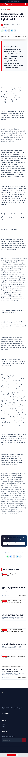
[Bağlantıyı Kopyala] (15, 30)
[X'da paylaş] (8, 30)
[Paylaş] (21, 755)
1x (17, 754)
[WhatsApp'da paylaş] (2, 30)
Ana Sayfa (3, 9)
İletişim (3, 726)
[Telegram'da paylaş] (12, 30)
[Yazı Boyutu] (4, 755)
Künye (3, 724)
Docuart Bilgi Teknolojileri (10, 751)
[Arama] (26, 4)
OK (24, 740)
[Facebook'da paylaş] (5, 30)
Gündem (9, 9)
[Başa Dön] (24, 755)
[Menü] (2, 4)
